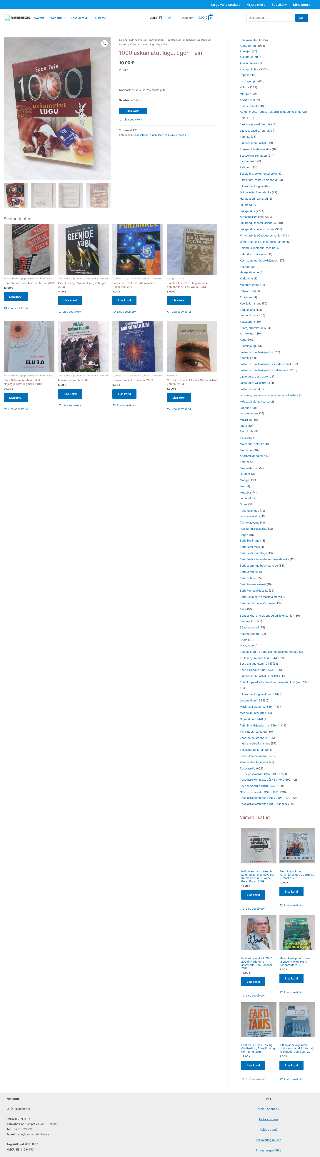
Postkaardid (79, 18)
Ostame (100, 18)
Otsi (301, 17)
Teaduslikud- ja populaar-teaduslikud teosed (160, 134)
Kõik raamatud (138, 39)
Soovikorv (279, 4)
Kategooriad (156, 39)
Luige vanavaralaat (225, 4)
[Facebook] (160, 17)
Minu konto (301, 4)
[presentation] (64, 18)
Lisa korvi (132, 111)
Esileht (123, 39)
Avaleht (39, 18)
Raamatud (56, 18)
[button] (104, 43)
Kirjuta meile (255, 4)
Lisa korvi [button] (15, 297)
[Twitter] (169, 17)
